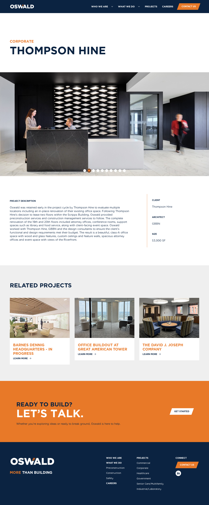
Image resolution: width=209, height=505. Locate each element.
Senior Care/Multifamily (150, 483)
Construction (113, 473)
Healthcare (143, 473)
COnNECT (181, 458)
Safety (109, 478)
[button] (102, 6)
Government (144, 478)
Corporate (142, 468)
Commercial (143, 463)
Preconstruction (115, 468)
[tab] (84, 170)
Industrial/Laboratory (149, 489)
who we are (114, 458)
